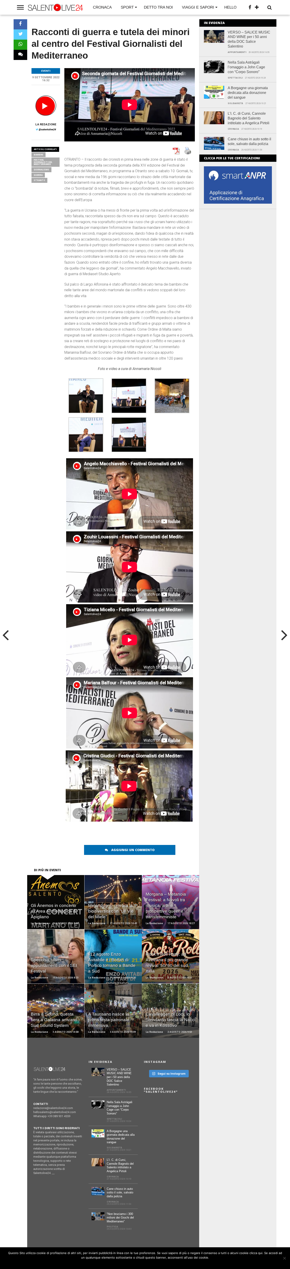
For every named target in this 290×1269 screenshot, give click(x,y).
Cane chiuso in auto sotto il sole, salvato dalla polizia (249, 141)
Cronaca (102, 7)
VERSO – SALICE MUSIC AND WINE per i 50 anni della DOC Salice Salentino (249, 39)
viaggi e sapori (198, 7)
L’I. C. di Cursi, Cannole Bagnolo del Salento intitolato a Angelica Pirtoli (248, 118)
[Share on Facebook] (20, 24)
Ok (146, 1263)
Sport (127, 7)
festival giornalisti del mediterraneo (43, 162)
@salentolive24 (47, 129)
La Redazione (45, 124)
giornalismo (41, 169)
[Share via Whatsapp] (20, 45)
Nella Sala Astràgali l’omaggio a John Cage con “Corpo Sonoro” (246, 67)
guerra (38, 175)
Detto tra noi (158, 7)
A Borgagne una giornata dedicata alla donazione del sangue (248, 92)
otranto (39, 180)
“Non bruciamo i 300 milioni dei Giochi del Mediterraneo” (120, 1217)
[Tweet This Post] (20, 34)
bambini (38, 154)
